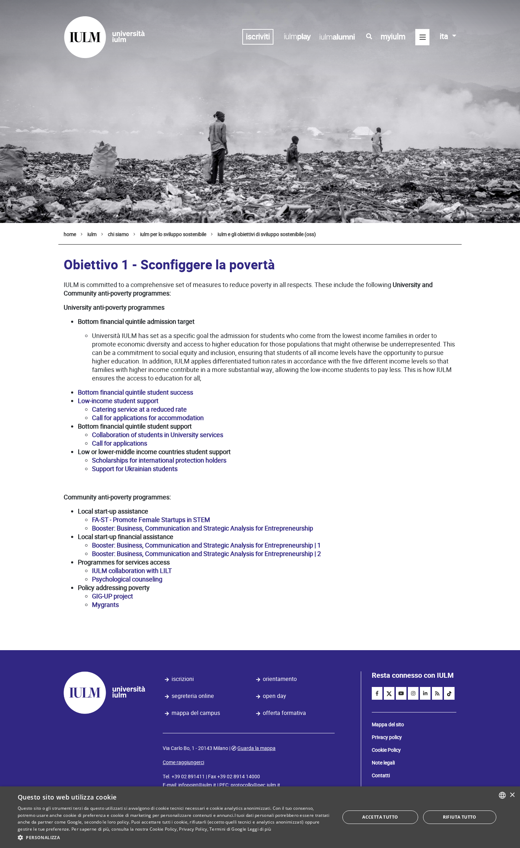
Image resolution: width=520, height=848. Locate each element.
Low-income (95, 400)
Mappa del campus (196, 713)
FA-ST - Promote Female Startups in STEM (151, 519)
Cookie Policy (386, 750)
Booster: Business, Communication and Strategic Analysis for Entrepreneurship (202, 528)
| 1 (317, 545)
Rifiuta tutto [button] (459, 817)
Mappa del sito (388, 724)
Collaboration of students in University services (157, 434)
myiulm (393, 36)
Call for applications (119, 443)
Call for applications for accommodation (148, 417)
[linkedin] (425, 693)
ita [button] (445, 36)
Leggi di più (259, 829)
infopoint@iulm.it (197, 785)
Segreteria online (193, 696)
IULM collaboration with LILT (132, 570)
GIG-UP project (112, 596)
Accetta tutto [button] (380, 817)
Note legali (383, 762)
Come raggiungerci (183, 762)
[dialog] (260, 817)
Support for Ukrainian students (135, 468)
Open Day (274, 696)
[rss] (437, 693)
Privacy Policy (193, 829)
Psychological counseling (127, 579)
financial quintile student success (146, 392)
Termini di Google (227, 829)
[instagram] (413, 693)
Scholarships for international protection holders (159, 460)
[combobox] (502, 795)
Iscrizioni (183, 679)
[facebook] (377, 693)
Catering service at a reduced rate (139, 409)
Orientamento (280, 679)
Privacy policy (387, 737)
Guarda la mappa (256, 748)
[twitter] (389, 693)
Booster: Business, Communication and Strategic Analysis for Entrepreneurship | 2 (206, 553)
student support (136, 400)
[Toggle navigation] (422, 37)
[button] (174, 838)
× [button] (512, 795)
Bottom (88, 392)
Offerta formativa (284, 713)
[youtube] (401, 693)
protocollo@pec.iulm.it (255, 785)
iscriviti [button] (258, 36)
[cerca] (369, 36)
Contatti (381, 775)
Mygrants (105, 604)
